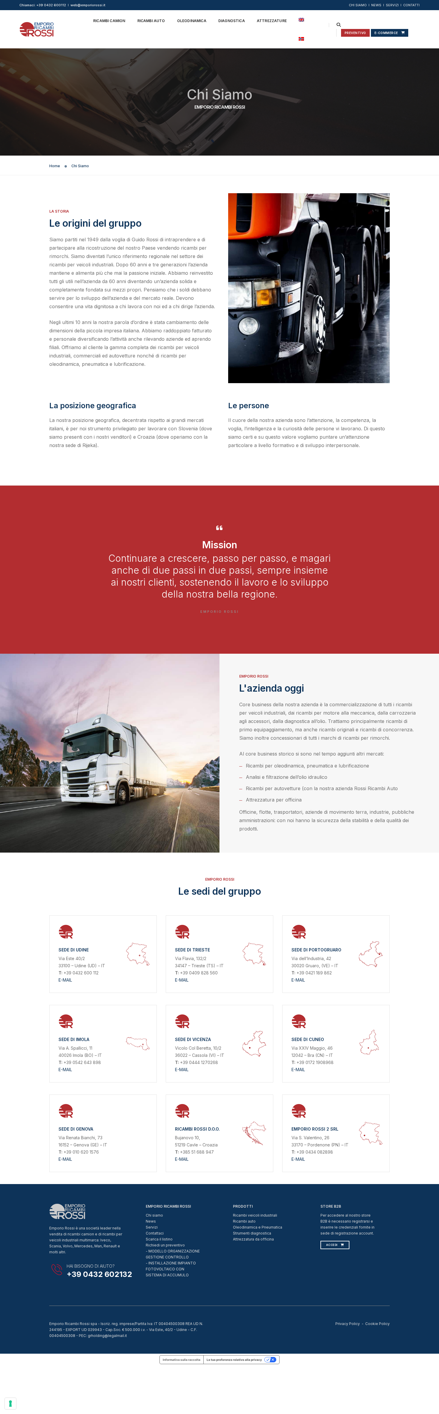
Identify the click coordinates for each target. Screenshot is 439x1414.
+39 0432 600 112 (80, 972)
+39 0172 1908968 (314, 1062)
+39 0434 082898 (314, 1151)
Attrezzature (272, 21)
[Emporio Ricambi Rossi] (36, 28)
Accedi (332, 1244)
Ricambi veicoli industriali (255, 1215)
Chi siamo (154, 1215)
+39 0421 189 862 (313, 972)
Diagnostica (231, 21)
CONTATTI (411, 5)
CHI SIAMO (358, 5)
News (151, 1221)
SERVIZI (392, 5)
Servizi (152, 1227)
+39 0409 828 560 (198, 972)
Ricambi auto (244, 1221)
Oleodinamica (191, 21)
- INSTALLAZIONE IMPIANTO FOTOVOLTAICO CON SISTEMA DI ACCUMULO (171, 1269)
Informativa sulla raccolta (181, 1359)
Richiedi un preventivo (165, 1245)
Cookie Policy (377, 1323)
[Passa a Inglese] (301, 19)
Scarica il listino (159, 1239)
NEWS (376, 5)
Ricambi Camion (109, 21)
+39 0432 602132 (99, 1274)
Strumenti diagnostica (252, 1233)
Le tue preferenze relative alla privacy (234, 1359)
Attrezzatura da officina (253, 1239)
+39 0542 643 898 (81, 1062)
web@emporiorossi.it (87, 5)
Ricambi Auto (151, 21)
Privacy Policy (347, 1323)
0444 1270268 (203, 1062)
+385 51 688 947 (196, 1151)
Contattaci (155, 1233)
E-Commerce (386, 33)
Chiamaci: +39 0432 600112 (42, 5)
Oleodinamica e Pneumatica (257, 1227)
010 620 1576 (86, 1151)
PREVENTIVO (355, 33)
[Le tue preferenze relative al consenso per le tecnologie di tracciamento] (10, 1403)
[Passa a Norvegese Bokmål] (301, 38)
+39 (184, 1062)
